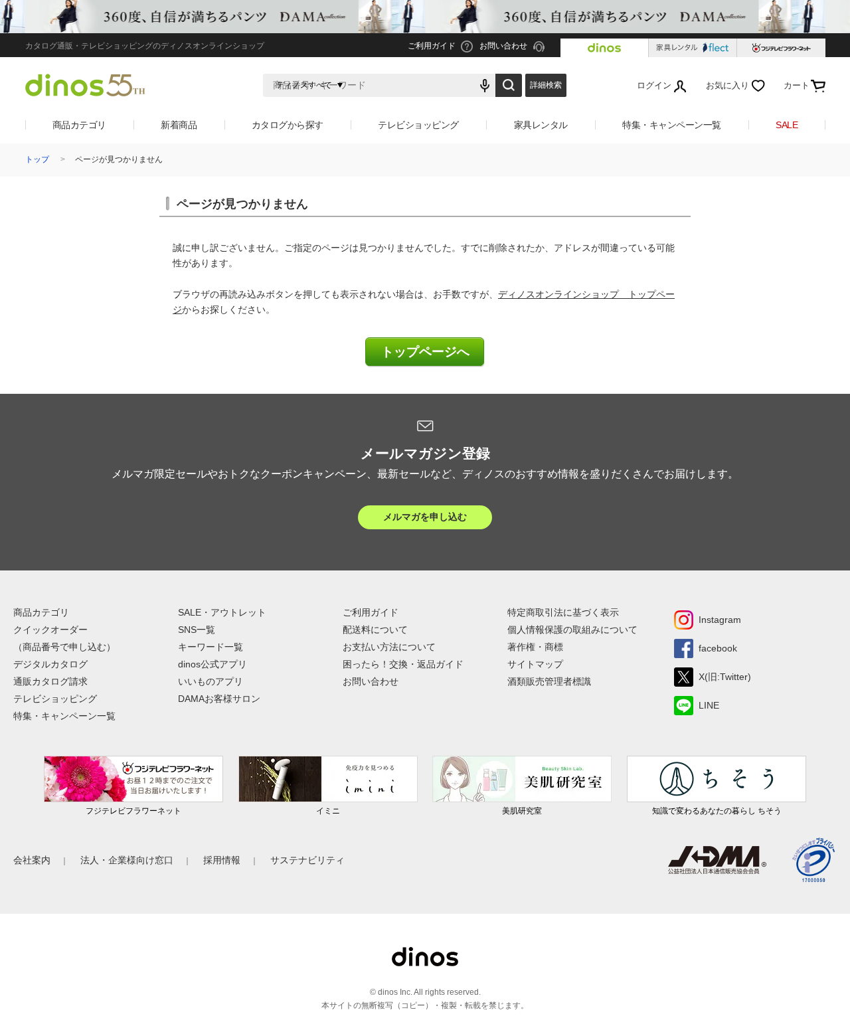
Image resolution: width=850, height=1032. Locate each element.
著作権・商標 (535, 647)
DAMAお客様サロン (219, 698)
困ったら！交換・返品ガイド (403, 664)
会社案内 (31, 860)
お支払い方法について (389, 647)
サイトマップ (535, 664)
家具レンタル (541, 125)
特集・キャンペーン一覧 (671, 125)
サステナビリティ (307, 860)
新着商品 (179, 125)
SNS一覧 (196, 629)
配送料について (375, 629)
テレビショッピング (418, 125)
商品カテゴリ (79, 125)
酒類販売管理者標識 (549, 681)
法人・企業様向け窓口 (126, 860)
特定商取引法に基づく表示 (563, 612)
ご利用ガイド (370, 612)
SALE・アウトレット (222, 612)
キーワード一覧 (210, 647)
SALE (787, 125)
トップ (37, 159)
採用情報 (221, 860)
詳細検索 (546, 85)
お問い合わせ (370, 681)
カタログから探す (287, 125)
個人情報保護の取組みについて (572, 629)
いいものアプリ (210, 681)
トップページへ (425, 352)
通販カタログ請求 (50, 681)
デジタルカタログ (50, 664)
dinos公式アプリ (212, 664)
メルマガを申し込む (425, 516)
